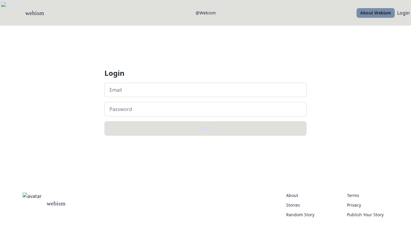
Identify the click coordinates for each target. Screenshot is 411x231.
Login (403, 13)
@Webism (206, 13)
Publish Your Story (365, 214)
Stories (293, 205)
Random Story (300, 214)
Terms (353, 195)
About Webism (375, 13)
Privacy (354, 205)
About (292, 195)
